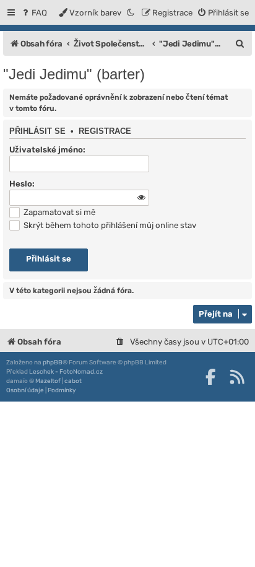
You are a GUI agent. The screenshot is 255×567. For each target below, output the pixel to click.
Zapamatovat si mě (58, 212)
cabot (73, 381)
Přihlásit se (37, 131)
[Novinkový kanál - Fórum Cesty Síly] (237, 377)
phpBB (53, 362)
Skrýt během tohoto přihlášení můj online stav (109, 225)
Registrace (105, 131)
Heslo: (22, 183)
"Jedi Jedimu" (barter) (74, 74)
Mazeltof (48, 381)
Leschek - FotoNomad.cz (66, 372)
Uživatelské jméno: (47, 149)
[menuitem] (33, 13)
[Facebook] (210, 377)
